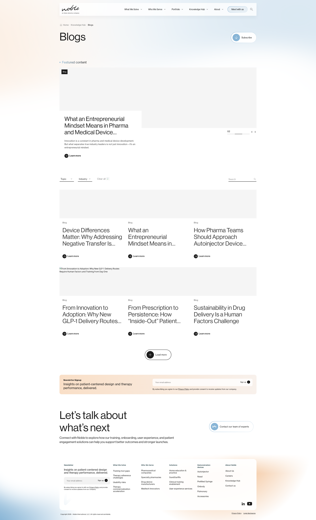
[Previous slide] (252, 131)
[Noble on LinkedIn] (243, 503)
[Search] (251, 9)
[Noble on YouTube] (249, 503)
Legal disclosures (249, 513)
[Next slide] (255, 131)
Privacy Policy (183, 389)
